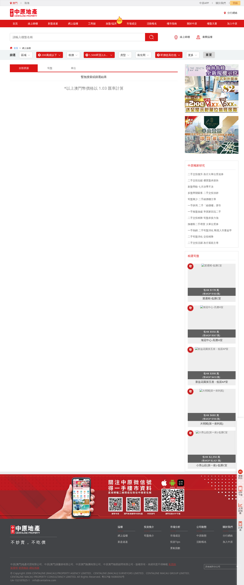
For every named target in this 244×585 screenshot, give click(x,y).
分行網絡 (232, 12)
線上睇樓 (33, 23)
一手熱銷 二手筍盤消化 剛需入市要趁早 (210, 230)
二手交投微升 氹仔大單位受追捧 (205, 174)
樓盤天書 (212, 23)
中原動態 (201, 535)
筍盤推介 (149, 535)
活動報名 (152, 23)
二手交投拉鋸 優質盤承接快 (203, 180)
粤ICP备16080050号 (113, 576)
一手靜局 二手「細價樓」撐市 (204, 205)
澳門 (15, 3)
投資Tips (175, 541)
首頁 (15, 23)
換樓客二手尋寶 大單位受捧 (203, 224)
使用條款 (24, 567)
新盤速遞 (53, 23)
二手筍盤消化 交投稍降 (200, 236)
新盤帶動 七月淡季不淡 (200, 186)
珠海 (26, 3)
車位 (73, 68)
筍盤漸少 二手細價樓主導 (202, 199)
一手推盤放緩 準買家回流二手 (204, 211)
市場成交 (132, 23)
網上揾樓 (73, 23)
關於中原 (192, 23)
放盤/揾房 (111, 23)
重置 (209, 55)
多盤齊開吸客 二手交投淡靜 (203, 193)
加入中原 (232, 23)
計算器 (240, 528)
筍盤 (49, 68)
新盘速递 (123, 541)
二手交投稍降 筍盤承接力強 (203, 217)
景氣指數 (175, 548)
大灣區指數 (240, 511)
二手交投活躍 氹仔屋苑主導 (203, 242)
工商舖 (92, 23)
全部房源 (24, 68)
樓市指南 (172, 23)
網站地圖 (34, 567)
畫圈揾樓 (207, 37)
